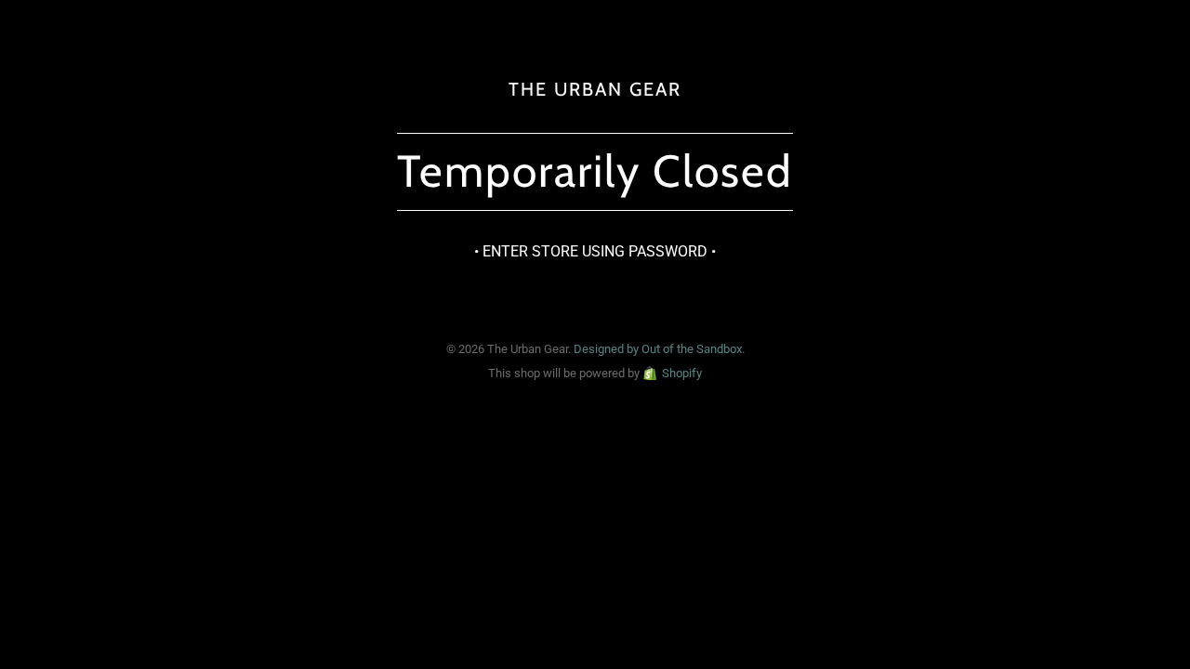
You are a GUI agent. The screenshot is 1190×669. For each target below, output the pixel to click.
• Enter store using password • (595, 251)
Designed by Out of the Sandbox (658, 349)
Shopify (682, 373)
